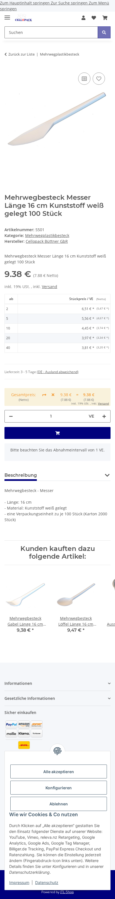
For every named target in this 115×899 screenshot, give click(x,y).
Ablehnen (58, 803)
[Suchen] (104, 32)
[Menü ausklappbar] (7, 15)
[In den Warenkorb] (57, 433)
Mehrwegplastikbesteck (47, 235)
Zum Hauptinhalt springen (25, 3)
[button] (83, 17)
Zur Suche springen (70, 3)
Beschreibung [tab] (20, 475)
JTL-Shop (67, 892)
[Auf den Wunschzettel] (99, 79)
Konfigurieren (58, 787)
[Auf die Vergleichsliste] (84, 79)
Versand (49, 286)
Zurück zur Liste (21, 54)
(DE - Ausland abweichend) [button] (57, 371)
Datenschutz (46, 882)
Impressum (19, 882)
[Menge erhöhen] (104, 416)
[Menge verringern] (11, 416)
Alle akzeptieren (58, 771)
